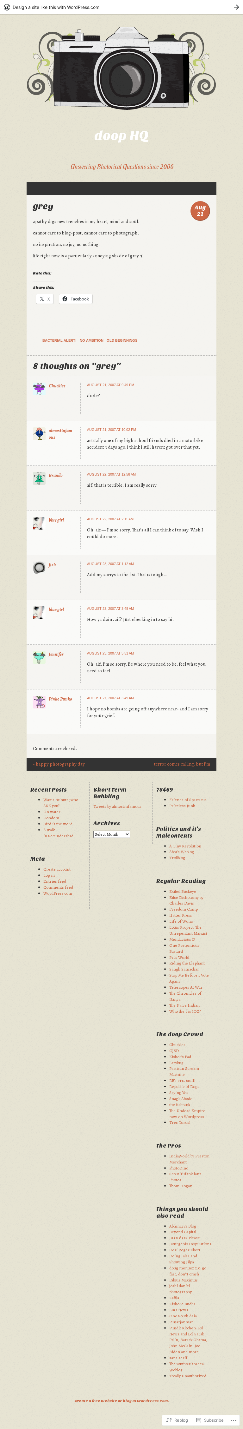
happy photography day (59, 764)
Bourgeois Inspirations (190, 1244)
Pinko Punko (60, 699)
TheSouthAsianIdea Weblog (186, 1367)
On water (51, 812)
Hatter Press (180, 915)
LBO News (178, 1310)
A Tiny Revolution (185, 846)
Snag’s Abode (180, 1099)
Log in (49, 875)
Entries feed (54, 881)
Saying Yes (178, 1093)
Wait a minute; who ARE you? (60, 803)
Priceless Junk (182, 806)
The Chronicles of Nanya (185, 996)
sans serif (178, 1358)
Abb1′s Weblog (181, 852)
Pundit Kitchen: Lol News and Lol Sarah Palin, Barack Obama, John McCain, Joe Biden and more (188, 1340)
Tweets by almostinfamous (117, 806)
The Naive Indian (184, 1005)
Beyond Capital (182, 1232)
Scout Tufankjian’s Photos (185, 1177)
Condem (51, 818)
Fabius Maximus (183, 1280)
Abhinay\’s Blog (182, 1226)
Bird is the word (57, 824)
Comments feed (58, 887)
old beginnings (122, 340)
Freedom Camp (183, 909)
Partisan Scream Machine (184, 1071)
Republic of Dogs (184, 1086)
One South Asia (183, 1316)
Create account (57, 869)
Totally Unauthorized (187, 1376)
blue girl (56, 520)
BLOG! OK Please (184, 1238)
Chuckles (57, 386)
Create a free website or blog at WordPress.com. (121, 1401)
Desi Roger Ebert (184, 1250)
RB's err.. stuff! (182, 1080)
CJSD (174, 1051)
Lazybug (176, 1063)
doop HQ (121, 135)
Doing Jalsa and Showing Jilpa (183, 1259)
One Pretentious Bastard (184, 948)
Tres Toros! (179, 1122)
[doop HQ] (121, 68)
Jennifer (56, 654)
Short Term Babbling (110, 793)
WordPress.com (57, 893)
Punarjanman (181, 1322)
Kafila (174, 1298)
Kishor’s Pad (180, 1057)
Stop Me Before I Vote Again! (189, 978)
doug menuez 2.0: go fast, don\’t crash (187, 1271)
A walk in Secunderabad (58, 833)
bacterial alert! (59, 340)
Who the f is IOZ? (185, 1011)
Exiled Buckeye (182, 891)
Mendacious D (182, 939)
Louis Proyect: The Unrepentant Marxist (188, 930)
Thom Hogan (180, 1186)
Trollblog (177, 858)
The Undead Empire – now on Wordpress (189, 1114)
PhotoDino (178, 1168)
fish (52, 565)
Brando (56, 475)
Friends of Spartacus (188, 800)
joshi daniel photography (180, 1289)
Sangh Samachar (184, 969)
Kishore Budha (182, 1304)
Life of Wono (181, 921)
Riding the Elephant (187, 963)
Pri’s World (179, 957)
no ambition (91, 340)
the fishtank (179, 1105)
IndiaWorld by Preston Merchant (189, 1159)
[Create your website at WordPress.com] (121, 7)
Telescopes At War (185, 987)
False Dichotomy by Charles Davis (186, 900)
